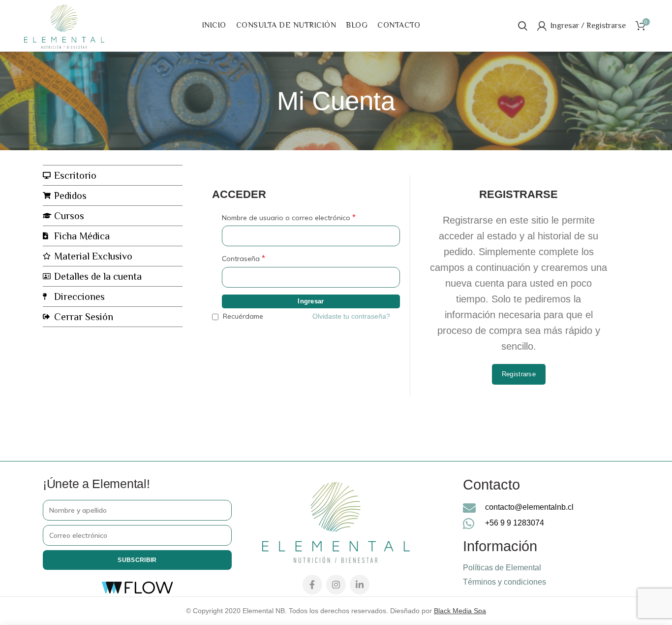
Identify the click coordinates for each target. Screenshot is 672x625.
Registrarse (519, 374)
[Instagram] (336, 584)
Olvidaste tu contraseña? (351, 316)
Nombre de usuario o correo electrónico (289, 217)
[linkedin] (359, 584)
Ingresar (311, 301)
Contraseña (243, 258)
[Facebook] (312, 584)
